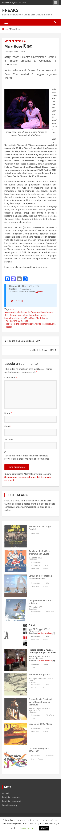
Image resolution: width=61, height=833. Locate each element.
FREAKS (10, 10)
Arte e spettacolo (15, 41)
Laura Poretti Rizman (14, 318)
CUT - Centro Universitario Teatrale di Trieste (25, 315)
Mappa (41, 292)
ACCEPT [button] (44, 828)
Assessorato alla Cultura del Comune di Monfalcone (28, 312)
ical (38, 633)
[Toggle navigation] (6, 22)
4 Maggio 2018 (11, 51)
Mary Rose (30, 318)
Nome (8, 413)
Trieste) (8, 327)
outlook (49, 633)
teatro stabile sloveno (45, 324)
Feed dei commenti (11, 801)
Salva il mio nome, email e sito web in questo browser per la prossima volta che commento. (26, 457)
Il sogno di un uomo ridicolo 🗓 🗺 (24, 341)
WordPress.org (9, 805)
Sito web (8, 439)
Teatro (26, 321)
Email (7, 426)
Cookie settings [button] (27, 828)
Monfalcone (41, 318)
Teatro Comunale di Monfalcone (19, 324)
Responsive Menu (56, 2)
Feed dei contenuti (11, 797)
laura (22, 51)
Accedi (5, 793)
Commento (10, 377)
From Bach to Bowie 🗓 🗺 (41, 350)
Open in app (18, 300)
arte (12, 309)
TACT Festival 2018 (13, 321)
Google (43, 633)
